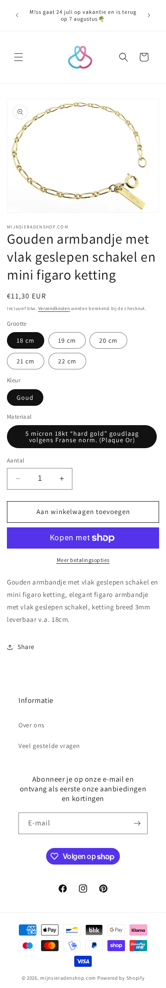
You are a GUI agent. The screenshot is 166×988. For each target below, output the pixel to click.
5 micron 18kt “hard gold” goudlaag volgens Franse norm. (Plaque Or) (82, 436)
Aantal (15, 460)
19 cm (67, 340)
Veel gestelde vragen (49, 746)
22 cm (67, 361)
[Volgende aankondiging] (149, 15)
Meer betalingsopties (83, 559)
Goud (25, 397)
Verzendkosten (54, 308)
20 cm (108, 340)
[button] (18, 57)
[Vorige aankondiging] (17, 15)
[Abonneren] (137, 823)
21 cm (26, 361)
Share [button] (26, 647)
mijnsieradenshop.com (68, 978)
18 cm (26, 340)
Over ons (31, 725)
